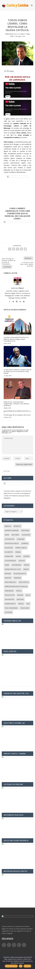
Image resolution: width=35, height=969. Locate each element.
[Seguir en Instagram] (14, 945)
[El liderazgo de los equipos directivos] (17, 411)
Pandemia (17, 578)
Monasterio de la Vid (13, 569)
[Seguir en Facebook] (4, 945)
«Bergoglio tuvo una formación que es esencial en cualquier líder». (17, 215)
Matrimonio (16, 565)
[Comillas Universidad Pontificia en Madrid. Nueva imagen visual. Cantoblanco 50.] (17, 324)
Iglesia (18, 556)
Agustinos (25, 530)
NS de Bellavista (20, 573)
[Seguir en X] (9, 945)
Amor (7, 535)
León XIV (22, 561)
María (7, 565)
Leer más (27, 966)
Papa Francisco (10, 582)
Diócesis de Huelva (12, 543)
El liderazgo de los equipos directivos (17, 415)
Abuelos (8, 526)
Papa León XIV (24, 582)
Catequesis (26, 535)
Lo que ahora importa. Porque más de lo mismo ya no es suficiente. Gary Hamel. (17, 371)
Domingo (24, 543)
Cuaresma (20, 539)
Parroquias (9, 591)
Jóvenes (26, 556)
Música (26, 569)
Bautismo (15, 535)
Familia (18, 552)
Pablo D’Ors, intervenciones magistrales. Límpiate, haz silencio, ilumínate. (17, 403)
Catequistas (9, 539)
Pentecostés (9, 595)
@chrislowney (21, 172)
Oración (8, 578)
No (21, 966)
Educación (9, 548)
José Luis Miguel (19, 34)
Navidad (8, 573)
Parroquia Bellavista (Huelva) (16, 586)
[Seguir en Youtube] (24, 945)
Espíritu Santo (21, 548)
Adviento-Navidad (11, 530)
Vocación (8, 612)
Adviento (17, 526)
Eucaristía (9, 552)
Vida (28, 604)
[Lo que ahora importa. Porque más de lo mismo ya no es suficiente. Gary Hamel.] (17, 356)
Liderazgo (18, 36)
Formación (9, 556)
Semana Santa (10, 604)
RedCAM (20, 595)
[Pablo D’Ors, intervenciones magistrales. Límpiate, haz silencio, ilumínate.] (17, 388)
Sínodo (21, 604)
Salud (28, 595)
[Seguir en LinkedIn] (19, 945)
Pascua (18, 591)
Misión (26, 565)
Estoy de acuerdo (11, 966)
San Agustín (9, 599)
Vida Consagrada (11, 608)
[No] (32, 962)
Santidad (20, 599)
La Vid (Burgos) (10, 561)
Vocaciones (24, 608)
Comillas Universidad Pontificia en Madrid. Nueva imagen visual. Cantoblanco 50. (16, 339)
